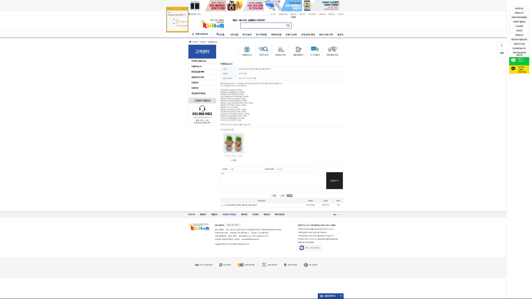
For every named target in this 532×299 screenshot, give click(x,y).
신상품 (221, 34)
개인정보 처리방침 (229, 214)
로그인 (273, 14)
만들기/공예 (291, 34)
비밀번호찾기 (283, 14)
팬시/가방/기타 (326, 34)
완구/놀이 (247, 34)
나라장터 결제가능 (519, 22)
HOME (195, 42)
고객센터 (340, 14)
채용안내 (214, 214)
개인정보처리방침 (198, 93)
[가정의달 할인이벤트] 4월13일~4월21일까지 (241, 205)
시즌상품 (234, 34)
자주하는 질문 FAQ (198, 61)
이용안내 (194, 83)
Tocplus (170, 9)
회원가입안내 (279, 214)
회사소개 (191, 214)
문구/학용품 (261, 34)
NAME (224, 169)
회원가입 (294, 14)
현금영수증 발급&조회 (519, 39)
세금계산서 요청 (197, 77)
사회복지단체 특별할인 (519, 17)
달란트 (340, 34)
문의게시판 (519, 8)
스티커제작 (519, 26)
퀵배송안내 (519, 35)
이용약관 (194, 88)
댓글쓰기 (334, 180)
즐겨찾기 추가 (196, 14)
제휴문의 (203, 214)
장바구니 (303, 14)
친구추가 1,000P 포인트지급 (522, 69)
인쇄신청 (519, 31)
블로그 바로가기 (521, 60)
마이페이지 (312, 14)
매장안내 (331, 14)
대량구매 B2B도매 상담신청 (519, 54)
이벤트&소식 (196, 66)
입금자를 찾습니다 (519, 48)
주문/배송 (322, 14)
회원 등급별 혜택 (197, 72)
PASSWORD (269, 169)
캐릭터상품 (276, 34)
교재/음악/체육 (308, 34)
